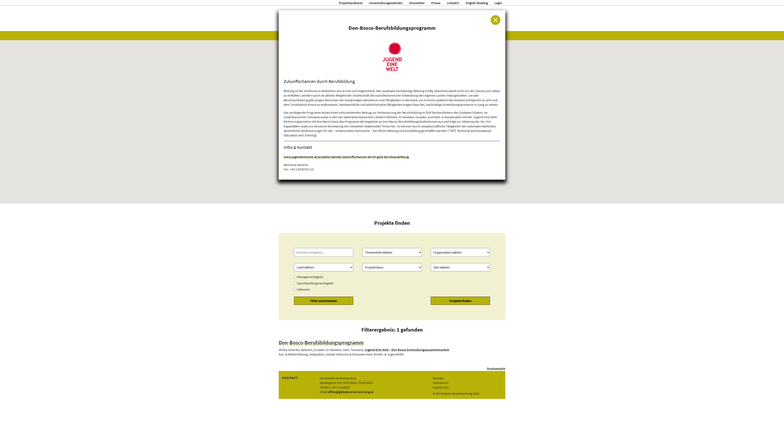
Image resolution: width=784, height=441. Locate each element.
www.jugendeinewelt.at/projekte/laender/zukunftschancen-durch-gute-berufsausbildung (346, 157)
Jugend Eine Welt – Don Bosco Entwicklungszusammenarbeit (406, 350)
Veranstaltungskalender (386, 3)
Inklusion (303, 289)
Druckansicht (496, 368)
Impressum (440, 383)
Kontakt (438, 378)
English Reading (477, 3)
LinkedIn (453, 3)
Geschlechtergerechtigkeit (315, 283)
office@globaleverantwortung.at (351, 392)
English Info (441, 387)
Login (498, 3)
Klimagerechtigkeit (310, 277)
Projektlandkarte (351, 3)
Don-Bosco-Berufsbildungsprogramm (321, 342)
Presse (435, 3)
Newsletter (417, 3)
